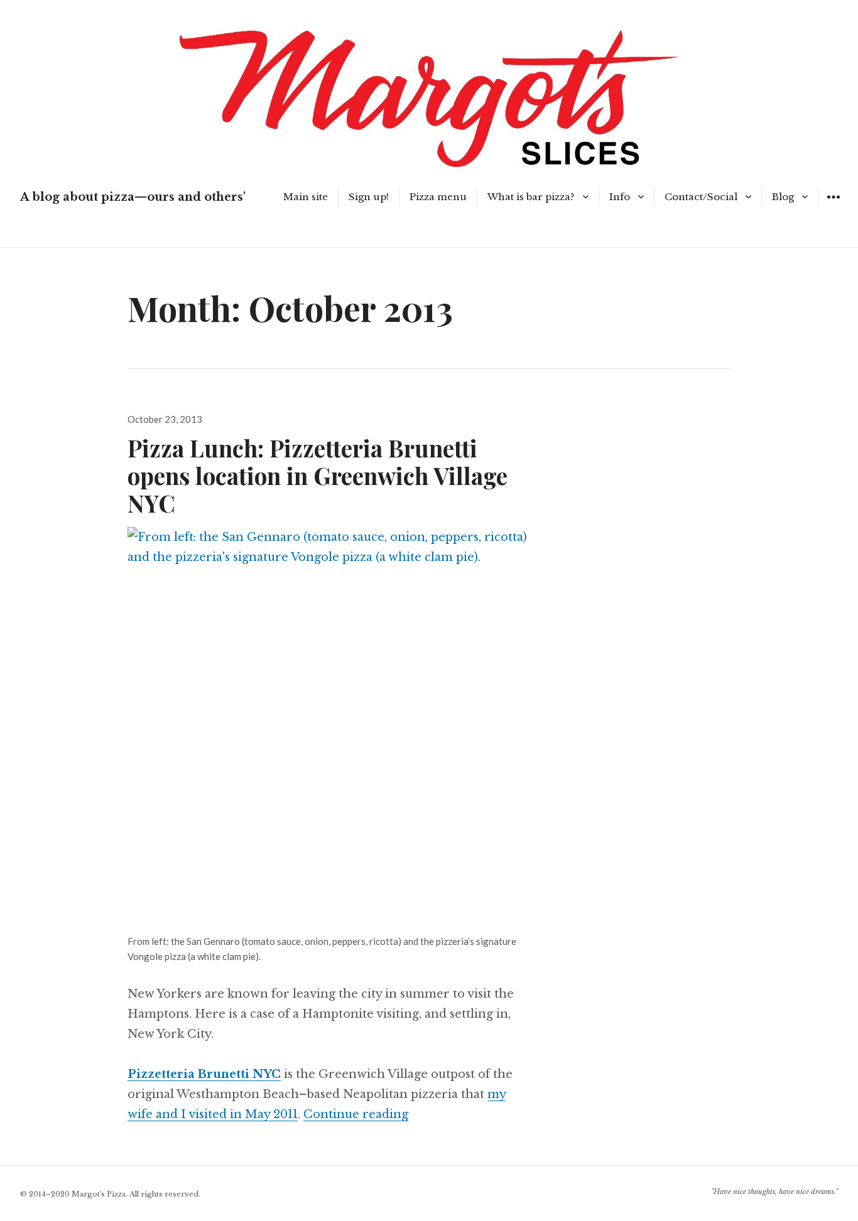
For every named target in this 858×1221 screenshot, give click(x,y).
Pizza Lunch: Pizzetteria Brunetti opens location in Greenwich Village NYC (318, 475)
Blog (783, 197)
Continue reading (355, 1114)
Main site (305, 197)
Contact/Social (701, 197)
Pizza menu (438, 197)
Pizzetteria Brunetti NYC (204, 1074)
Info (619, 197)
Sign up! (369, 197)
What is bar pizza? (531, 197)
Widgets (833, 206)
